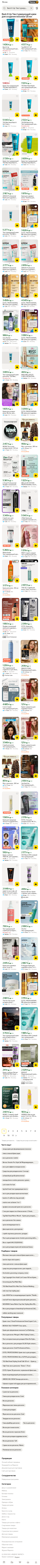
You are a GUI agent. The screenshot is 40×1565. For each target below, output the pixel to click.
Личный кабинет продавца (11, 1462)
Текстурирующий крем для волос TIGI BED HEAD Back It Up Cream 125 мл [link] (11, 233)
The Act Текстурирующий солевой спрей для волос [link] (27, 929)
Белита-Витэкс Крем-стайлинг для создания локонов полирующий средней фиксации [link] (29, 892)
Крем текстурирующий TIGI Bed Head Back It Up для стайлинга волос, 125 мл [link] (11, 86)
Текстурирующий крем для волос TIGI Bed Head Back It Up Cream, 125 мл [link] (11, 375)
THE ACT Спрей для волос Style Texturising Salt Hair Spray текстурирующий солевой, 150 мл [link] (28, 588)
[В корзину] (17, 39)
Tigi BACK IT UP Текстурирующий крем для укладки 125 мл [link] (29, 48)
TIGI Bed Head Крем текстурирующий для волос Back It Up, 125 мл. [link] (29, 86)
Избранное (20, 1562)
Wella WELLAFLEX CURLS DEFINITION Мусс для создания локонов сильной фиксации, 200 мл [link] (27, 375)
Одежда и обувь (7, 1502)
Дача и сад (5, 1517)
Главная (4, 1562)
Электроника (6, 1499)
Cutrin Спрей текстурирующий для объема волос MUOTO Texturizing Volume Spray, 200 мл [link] (10, 707)
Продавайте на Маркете (10, 1465)
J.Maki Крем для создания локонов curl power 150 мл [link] (28, 519)
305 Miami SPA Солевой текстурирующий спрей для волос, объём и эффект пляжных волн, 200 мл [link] (29, 855)
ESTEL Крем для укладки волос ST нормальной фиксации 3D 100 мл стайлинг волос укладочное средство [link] (29, 627)
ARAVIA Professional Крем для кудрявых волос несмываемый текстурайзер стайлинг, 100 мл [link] (9, 197)
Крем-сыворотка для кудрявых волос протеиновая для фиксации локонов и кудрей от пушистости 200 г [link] (29, 707)
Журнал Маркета (7, 1550)
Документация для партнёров (12, 1468)
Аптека (4, 1508)
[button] (37, 8)
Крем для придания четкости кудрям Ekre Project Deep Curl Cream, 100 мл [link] (10, 820)
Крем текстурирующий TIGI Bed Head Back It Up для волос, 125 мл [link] (11, 162)
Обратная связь (7, 1544)
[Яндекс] (17, 1557)
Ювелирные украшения (10, 1537)
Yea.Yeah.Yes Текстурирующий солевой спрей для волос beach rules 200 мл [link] (28, 784)
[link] (16, 1149)
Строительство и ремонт (10, 1531)
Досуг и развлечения (9, 1488)
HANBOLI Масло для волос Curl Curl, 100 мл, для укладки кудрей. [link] (29, 1115)
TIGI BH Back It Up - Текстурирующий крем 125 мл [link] (29, 123)
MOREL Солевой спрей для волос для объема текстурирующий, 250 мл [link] (10, 1115)
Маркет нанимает (8, 1547)
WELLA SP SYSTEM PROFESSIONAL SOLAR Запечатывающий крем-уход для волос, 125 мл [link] (29, 483)
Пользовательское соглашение (12, 1542)
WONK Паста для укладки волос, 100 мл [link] (10, 447)
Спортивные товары (8, 1525)
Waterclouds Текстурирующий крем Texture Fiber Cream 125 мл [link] (11, 553)
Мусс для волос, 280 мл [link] (29, 446)
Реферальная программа (10, 1479)
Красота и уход (7, 1511)
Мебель (4, 1491)
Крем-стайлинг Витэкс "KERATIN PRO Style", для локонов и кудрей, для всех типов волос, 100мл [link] (10, 1073)
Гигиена (4, 1496)
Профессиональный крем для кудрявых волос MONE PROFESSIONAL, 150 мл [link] (10, 627)
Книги (4, 1519)
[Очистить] (31, 8)
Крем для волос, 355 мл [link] (10, 588)
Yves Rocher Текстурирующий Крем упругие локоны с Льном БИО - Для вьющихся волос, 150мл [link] (11, 338)
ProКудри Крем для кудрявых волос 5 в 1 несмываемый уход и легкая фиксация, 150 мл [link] (28, 966)
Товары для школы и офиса (11, 1522)
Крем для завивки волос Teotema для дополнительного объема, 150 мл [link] (27, 197)
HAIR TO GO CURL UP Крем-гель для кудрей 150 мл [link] (10, 892)
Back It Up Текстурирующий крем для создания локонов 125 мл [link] (11, 48)
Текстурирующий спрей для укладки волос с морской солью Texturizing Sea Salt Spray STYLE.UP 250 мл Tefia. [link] (10, 929)
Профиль (36, 1562)
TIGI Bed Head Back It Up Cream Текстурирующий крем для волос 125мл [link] (11, 123)
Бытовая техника (7, 1493)
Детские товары (7, 1534)
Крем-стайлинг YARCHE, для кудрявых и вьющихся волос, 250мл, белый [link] (10, 855)
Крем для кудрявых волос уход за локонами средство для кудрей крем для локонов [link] (11, 966)
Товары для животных (9, 1528)
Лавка (12, 1562)
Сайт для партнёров (8, 1471)
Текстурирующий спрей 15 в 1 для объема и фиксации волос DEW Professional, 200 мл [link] (11, 668)
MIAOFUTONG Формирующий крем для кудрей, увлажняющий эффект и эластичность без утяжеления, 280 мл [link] (28, 669)
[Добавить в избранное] (17, 21)
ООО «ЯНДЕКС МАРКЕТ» (15, 1554)
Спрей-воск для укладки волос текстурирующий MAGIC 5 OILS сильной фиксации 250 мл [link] (10, 519)
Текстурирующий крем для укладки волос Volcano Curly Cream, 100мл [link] (11, 1036)
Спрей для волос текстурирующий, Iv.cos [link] (9, 746)
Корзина (28, 1562)
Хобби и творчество (8, 1514)
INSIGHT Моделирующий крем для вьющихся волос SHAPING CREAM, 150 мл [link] (28, 1073)
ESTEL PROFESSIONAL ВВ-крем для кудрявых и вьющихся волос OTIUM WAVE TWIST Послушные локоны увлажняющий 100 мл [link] (10, 303)
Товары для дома (7, 1505)
